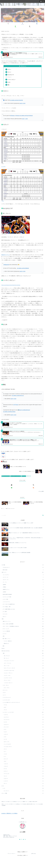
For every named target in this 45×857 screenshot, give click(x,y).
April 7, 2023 (25, 118)
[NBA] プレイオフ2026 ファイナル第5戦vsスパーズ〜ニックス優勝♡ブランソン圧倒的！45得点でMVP (19, 801)
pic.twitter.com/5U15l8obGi (23, 268)
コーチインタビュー (12, 79)
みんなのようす (11, 74)
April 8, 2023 (22, 103)
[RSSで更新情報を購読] (33, 488)
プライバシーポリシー (11, 853)
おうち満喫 (22, 831)
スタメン (9, 69)
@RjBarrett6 (6, 264)
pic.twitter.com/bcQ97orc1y (18, 395)
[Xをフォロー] (33, 485)
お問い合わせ (33, 853)
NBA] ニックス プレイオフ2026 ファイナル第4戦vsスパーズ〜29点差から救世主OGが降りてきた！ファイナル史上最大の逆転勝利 (22, 805)
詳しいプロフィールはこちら (8, 837)
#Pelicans (12, 115)
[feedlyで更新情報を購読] (11, 488)
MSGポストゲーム (5, 254)
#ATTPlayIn (15, 404)
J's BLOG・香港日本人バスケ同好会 (9, 813)
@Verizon (17, 115)
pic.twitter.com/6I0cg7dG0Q (9, 411)
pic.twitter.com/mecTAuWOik (16, 100)
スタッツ (9, 72)
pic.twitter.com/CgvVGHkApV (26, 115)
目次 (22, 66)
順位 (8, 84)
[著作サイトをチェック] (11, 485)
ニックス (3, 166)
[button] (30, 26)
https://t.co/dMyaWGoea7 (24, 409)
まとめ (9, 82)
